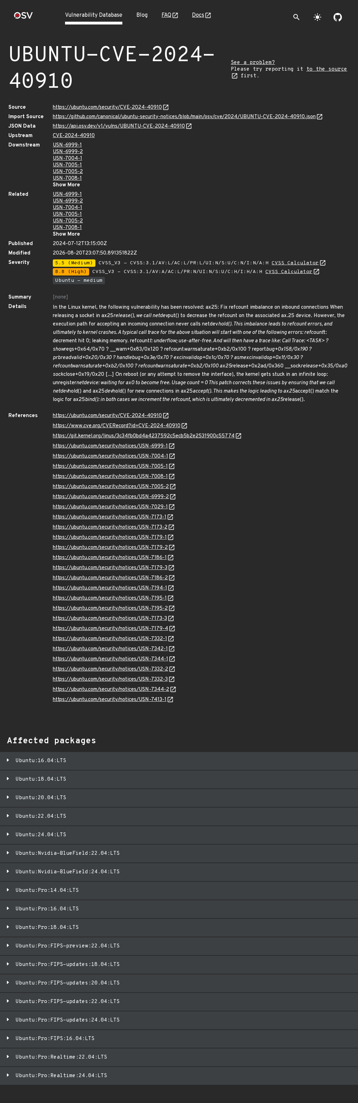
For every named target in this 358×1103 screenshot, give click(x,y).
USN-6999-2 (68, 152)
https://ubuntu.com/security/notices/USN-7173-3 (110, 618)
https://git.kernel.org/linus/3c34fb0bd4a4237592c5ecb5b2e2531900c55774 (144, 436)
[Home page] (23, 18)
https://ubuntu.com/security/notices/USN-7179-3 (110, 568)
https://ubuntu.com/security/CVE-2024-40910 (107, 107)
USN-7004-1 (67, 158)
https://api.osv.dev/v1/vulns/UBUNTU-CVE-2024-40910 (119, 126)
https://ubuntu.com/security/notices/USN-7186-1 (110, 557)
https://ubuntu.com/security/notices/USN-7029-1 (110, 507)
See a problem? (253, 62)
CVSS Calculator (295, 263)
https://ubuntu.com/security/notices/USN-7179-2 (110, 547)
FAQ (166, 15)
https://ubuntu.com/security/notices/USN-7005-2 (111, 487)
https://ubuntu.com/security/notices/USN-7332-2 (110, 669)
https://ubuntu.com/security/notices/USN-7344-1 (110, 659)
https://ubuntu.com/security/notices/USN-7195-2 (110, 608)
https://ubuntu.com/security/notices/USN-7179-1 (110, 537)
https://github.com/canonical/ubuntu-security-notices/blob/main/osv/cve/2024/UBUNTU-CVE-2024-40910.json (184, 117)
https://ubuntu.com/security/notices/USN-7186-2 (110, 578)
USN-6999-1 (67, 145)
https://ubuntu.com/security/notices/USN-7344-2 (111, 689)
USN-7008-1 (67, 178)
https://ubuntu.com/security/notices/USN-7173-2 (110, 527)
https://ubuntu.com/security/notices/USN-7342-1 (110, 649)
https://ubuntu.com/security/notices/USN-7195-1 (110, 598)
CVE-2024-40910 (74, 135)
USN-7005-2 (68, 172)
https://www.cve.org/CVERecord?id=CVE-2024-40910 (116, 426)
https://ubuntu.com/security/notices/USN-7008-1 (110, 476)
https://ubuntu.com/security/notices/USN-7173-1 (109, 517)
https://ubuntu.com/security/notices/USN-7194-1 (110, 588)
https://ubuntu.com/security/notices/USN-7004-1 (110, 456)
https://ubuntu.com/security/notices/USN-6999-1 (110, 446)
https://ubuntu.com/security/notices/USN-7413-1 (109, 699)
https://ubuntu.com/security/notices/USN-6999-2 (111, 497)
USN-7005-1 (67, 165)
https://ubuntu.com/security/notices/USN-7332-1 (110, 639)
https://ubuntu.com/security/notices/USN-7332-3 (110, 679)
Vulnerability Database (93, 15)
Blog (142, 15)
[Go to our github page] (338, 17)
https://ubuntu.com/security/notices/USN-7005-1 (110, 466)
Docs (198, 15)
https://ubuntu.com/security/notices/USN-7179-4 (110, 628)
